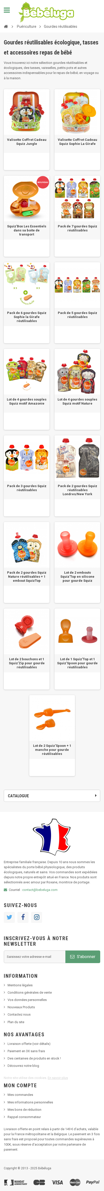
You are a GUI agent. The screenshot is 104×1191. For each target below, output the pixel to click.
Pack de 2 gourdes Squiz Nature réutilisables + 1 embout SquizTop (26, 577)
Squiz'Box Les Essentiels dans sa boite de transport (26, 230)
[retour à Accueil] (6, 26)
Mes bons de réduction (24, 1109)
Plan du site (16, 1022)
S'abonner (85, 956)
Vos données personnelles (27, 1000)
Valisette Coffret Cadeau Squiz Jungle (26, 142)
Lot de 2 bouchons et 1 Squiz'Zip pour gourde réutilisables (27, 663)
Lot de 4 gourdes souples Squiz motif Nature (77, 401)
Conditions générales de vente (30, 992)
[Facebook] (23, 917)
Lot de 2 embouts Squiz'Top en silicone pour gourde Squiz (77, 577)
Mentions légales (20, 985)
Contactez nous (19, 1014)
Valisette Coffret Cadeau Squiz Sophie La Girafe (77, 142)
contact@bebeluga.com (40, 890)
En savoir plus (58, 1078)
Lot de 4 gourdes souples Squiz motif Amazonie (26, 401)
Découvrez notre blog (23, 1066)
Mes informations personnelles (30, 1102)
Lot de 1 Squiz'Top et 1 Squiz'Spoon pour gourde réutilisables (77, 663)
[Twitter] (9, 917)
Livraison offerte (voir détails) (29, 1044)
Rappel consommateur (24, 1117)
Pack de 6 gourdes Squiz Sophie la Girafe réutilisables (26, 317)
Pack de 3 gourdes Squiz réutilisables (26, 488)
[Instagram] (36, 917)
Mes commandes (20, 1095)
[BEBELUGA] (46, 12)
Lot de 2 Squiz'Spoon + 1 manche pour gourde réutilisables (52, 750)
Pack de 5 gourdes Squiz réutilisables (77, 315)
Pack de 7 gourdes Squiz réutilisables (77, 228)
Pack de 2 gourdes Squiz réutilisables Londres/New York (77, 490)
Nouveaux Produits (21, 1007)
